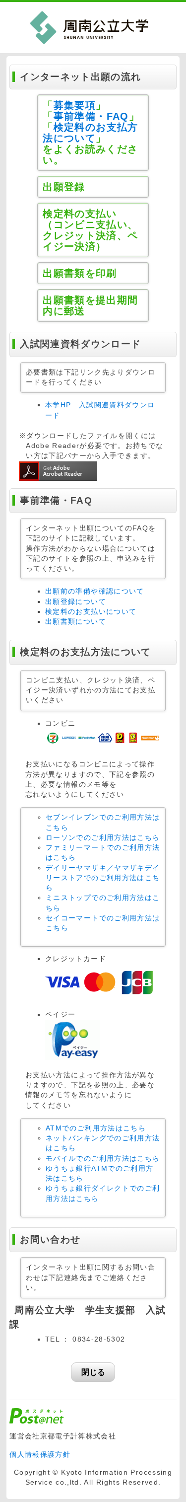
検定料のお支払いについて (90, 611)
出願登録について (75, 601)
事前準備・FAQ (91, 116)
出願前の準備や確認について (94, 591)
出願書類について (75, 621)
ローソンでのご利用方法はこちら (103, 837)
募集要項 (75, 105)
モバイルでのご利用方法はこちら (103, 1158)
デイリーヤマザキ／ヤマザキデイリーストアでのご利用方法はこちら (103, 878)
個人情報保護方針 (39, 1454)
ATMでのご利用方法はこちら (96, 1128)
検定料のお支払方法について (90, 133)
